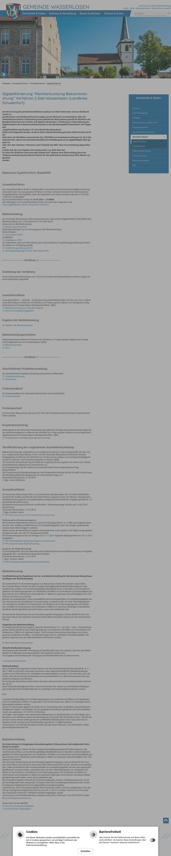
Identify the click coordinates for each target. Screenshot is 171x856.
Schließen (86, 851)
